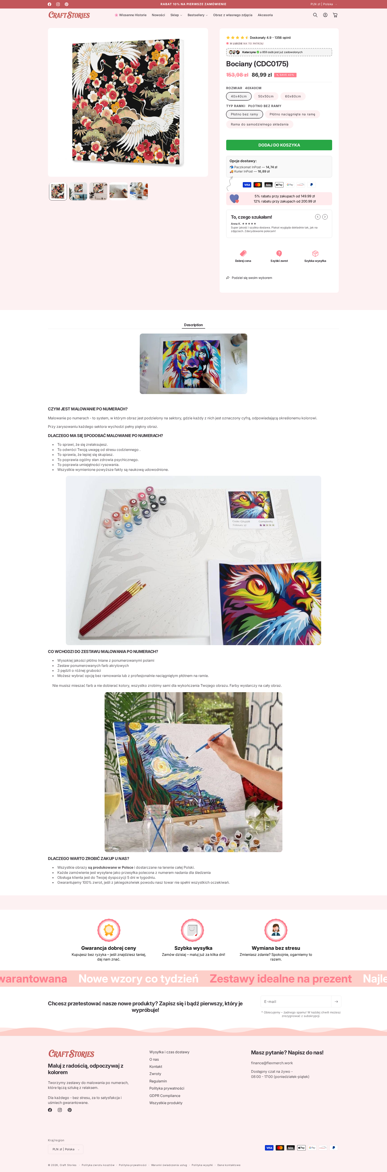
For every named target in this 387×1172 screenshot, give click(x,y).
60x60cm (293, 96)
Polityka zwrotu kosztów (98, 1165)
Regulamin (158, 1081)
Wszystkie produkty (166, 1102)
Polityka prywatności (166, 1088)
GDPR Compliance (164, 1095)
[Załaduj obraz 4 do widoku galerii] (118, 191)
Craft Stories (68, 1165)
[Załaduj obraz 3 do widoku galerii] (98, 191)
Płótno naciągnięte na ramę (292, 114)
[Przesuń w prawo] (325, 217)
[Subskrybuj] (336, 1001)
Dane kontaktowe (229, 1165)
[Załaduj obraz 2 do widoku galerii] (78, 191)
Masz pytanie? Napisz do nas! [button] (287, 1052)
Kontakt (155, 1066)
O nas (154, 1059)
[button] (176, 15)
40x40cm (239, 96)
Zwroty (155, 1073)
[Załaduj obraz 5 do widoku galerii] (139, 191)
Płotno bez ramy (244, 114)
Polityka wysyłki (202, 1165)
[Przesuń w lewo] (317, 217)
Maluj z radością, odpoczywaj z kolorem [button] (85, 1069)
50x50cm (266, 96)
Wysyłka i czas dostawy (169, 1052)
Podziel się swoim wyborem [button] (252, 278)
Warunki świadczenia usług (169, 1165)
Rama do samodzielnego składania (260, 124)
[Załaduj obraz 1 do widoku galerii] (58, 191)
